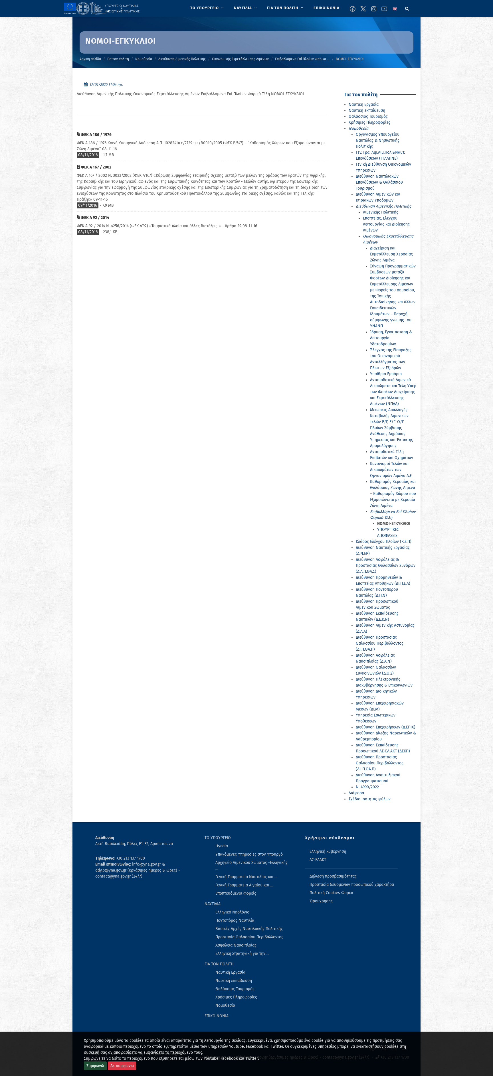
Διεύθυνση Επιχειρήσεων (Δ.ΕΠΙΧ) (385, 727)
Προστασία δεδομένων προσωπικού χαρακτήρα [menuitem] (352, 884)
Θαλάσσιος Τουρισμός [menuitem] (234, 988)
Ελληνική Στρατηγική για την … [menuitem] (242, 953)
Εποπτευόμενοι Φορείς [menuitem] (235, 893)
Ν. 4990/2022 (367, 787)
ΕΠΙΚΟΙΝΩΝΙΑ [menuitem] (217, 1016)
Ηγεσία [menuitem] (221, 846)
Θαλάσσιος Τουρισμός (368, 116)
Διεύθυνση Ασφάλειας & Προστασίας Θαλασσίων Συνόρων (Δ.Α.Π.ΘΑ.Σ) (385, 565)
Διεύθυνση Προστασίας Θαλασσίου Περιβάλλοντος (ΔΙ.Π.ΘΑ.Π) (379, 643)
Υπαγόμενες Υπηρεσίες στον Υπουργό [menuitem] (249, 854)
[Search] (407, 8)
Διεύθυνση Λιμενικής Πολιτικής (182, 59)
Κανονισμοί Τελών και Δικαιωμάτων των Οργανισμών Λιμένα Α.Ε (391, 469)
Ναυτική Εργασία (364, 104)
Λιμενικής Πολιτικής (380, 212)
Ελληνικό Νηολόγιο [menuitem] (232, 912)
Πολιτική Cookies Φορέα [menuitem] (331, 892)
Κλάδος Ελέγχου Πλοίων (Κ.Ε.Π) (383, 541)
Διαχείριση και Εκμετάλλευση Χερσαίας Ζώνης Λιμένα (391, 254)
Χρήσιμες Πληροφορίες (369, 122)
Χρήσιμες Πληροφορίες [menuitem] (236, 997)
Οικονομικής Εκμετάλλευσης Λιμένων (240, 59)
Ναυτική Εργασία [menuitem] (230, 972)
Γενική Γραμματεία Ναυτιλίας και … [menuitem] (246, 876)
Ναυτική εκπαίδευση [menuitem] (233, 980)
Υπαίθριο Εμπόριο (386, 373)
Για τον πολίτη (118, 59)
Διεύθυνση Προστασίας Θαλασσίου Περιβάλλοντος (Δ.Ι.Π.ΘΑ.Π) (379, 763)
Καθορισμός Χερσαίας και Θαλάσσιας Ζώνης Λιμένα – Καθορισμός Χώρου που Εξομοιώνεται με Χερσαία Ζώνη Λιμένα (393, 493)
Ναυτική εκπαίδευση (367, 110)
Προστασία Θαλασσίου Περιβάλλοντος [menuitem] (249, 937)
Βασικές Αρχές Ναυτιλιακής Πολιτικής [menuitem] (249, 928)
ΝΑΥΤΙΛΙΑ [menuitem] (213, 904)
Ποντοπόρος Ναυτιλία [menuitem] (234, 920)
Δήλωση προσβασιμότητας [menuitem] (333, 876)
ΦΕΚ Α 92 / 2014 (94, 217)
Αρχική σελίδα (90, 59)
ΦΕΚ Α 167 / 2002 (95, 167)
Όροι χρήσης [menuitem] (321, 901)
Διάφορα (356, 793)
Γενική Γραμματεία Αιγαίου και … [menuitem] (244, 885)
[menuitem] (207, 8)
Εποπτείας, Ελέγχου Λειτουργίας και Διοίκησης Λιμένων (386, 224)
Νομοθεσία (143, 59)
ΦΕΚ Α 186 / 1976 (96, 134)
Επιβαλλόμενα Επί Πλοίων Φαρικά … (302, 59)
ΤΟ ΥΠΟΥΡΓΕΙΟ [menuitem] (218, 837)
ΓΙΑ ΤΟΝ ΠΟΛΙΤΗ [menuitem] (219, 964)
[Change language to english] (394, 8)
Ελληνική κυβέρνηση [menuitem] (328, 851)
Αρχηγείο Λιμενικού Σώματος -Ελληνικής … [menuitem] (251, 865)
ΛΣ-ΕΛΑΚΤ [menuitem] (318, 859)
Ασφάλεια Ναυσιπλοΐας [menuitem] (235, 945)
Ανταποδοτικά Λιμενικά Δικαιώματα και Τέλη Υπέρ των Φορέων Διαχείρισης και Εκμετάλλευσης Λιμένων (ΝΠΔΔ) (393, 391)
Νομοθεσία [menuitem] (225, 1005)
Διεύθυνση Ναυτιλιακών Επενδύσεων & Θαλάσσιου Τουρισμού (379, 182)
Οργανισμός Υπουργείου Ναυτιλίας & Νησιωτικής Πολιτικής (377, 140)
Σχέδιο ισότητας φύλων (370, 799)
